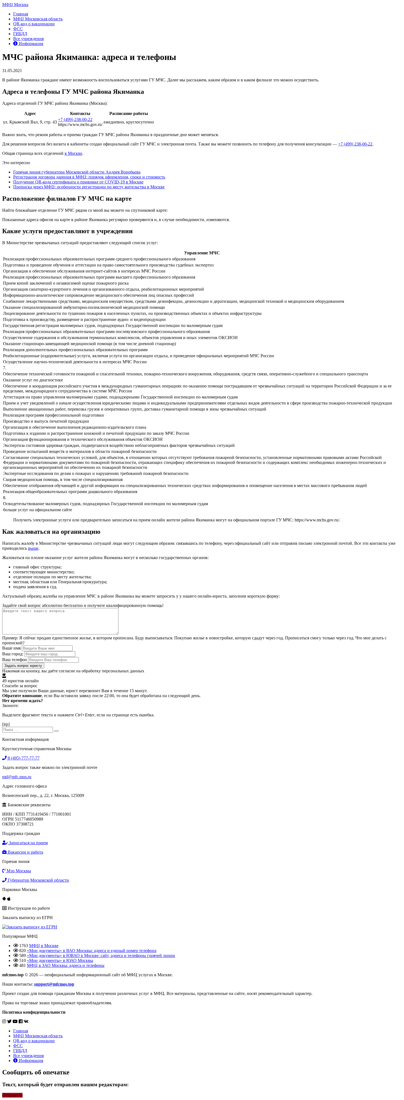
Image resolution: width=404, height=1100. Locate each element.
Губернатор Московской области (38, 880)
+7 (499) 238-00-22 (75, 119)
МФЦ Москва (15, 4)
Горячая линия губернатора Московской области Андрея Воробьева (76, 172)
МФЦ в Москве (44, 945)
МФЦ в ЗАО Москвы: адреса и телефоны (65, 965)
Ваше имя (11, 648)
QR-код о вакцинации (34, 23)
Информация (30, 43)
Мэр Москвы (18, 870)
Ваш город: (12, 653)
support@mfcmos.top (54, 984)
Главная (20, 14)
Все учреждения (28, 38)
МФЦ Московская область (38, 18)
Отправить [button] (12, 1095)
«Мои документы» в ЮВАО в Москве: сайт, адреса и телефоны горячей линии (101, 955)
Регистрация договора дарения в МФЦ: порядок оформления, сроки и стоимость (89, 177)
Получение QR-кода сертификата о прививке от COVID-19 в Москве (78, 182)
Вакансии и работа (25, 852)
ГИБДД (20, 33)
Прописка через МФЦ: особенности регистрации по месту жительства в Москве (89, 187)
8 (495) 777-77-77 (23, 758)
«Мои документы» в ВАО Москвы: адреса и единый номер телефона (91, 950)
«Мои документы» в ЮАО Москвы (60, 960)
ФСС (18, 28)
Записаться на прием (28, 842)
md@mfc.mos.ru (16, 776)
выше (33, 548)
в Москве (73, 153)
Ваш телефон (14, 659)
